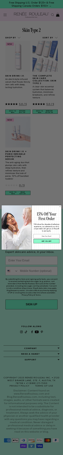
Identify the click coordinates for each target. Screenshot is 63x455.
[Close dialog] (60, 206)
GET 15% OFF (46, 241)
